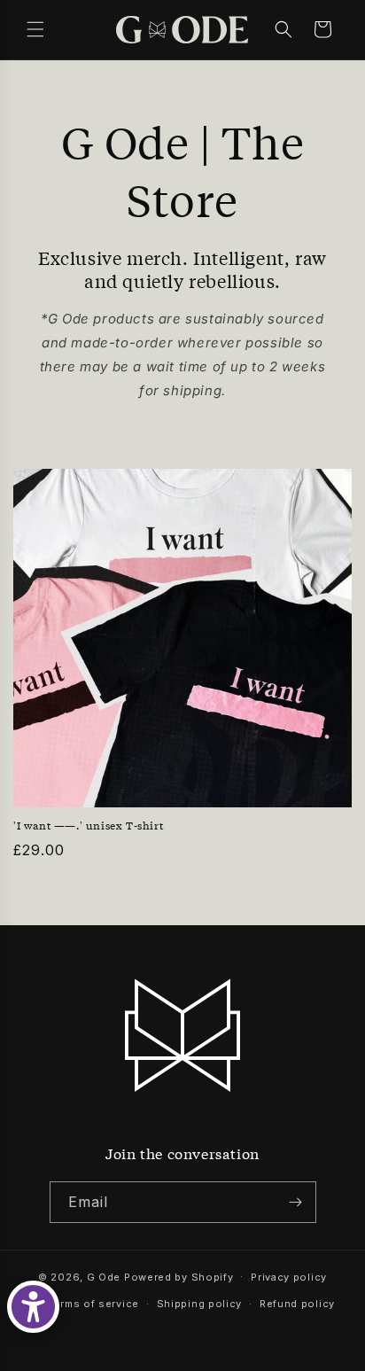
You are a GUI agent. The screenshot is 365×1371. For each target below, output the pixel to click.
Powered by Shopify (179, 1276)
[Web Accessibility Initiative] (33, 1307)
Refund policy (297, 1303)
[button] (35, 29)
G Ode (104, 1276)
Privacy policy (289, 1277)
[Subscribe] (295, 1202)
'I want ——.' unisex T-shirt (88, 826)
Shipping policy (200, 1303)
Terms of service (93, 1303)
